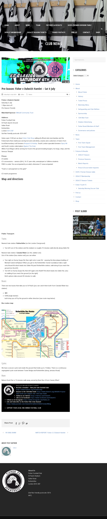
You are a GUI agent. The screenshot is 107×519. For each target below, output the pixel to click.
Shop (98, 32)
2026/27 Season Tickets (36, 32)
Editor (22, 94)
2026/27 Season (83, 155)
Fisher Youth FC (58, 32)
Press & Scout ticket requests (88, 168)
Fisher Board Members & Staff (88, 126)
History (80, 96)
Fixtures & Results (54, 25)
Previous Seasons (84, 159)
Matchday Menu (83, 105)
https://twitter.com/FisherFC (40, 396)
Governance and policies (86, 130)
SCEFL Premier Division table (79, 25)
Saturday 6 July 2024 (10, 94)
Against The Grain (30, 146)
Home (6, 25)
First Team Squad (84, 143)
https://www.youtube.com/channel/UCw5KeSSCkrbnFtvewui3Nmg (29, 404)
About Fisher (82, 92)
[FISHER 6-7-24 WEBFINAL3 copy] (36, 70)
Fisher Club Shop (28, 138)
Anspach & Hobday (30, 143)
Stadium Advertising (85, 122)
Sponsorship (82, 113)
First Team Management (86, 147)
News (28, 25)
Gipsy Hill (64, 143)
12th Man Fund (83, 118)
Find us (74, 32)
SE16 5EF (10, 131)
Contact (86, 32)
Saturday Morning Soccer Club (88, 188)
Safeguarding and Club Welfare (88, 109)
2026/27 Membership (12, 32)
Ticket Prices (82, 101)
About (17, 25)
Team (38, 25)
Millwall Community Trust (24, 113)
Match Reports (83, 163)
